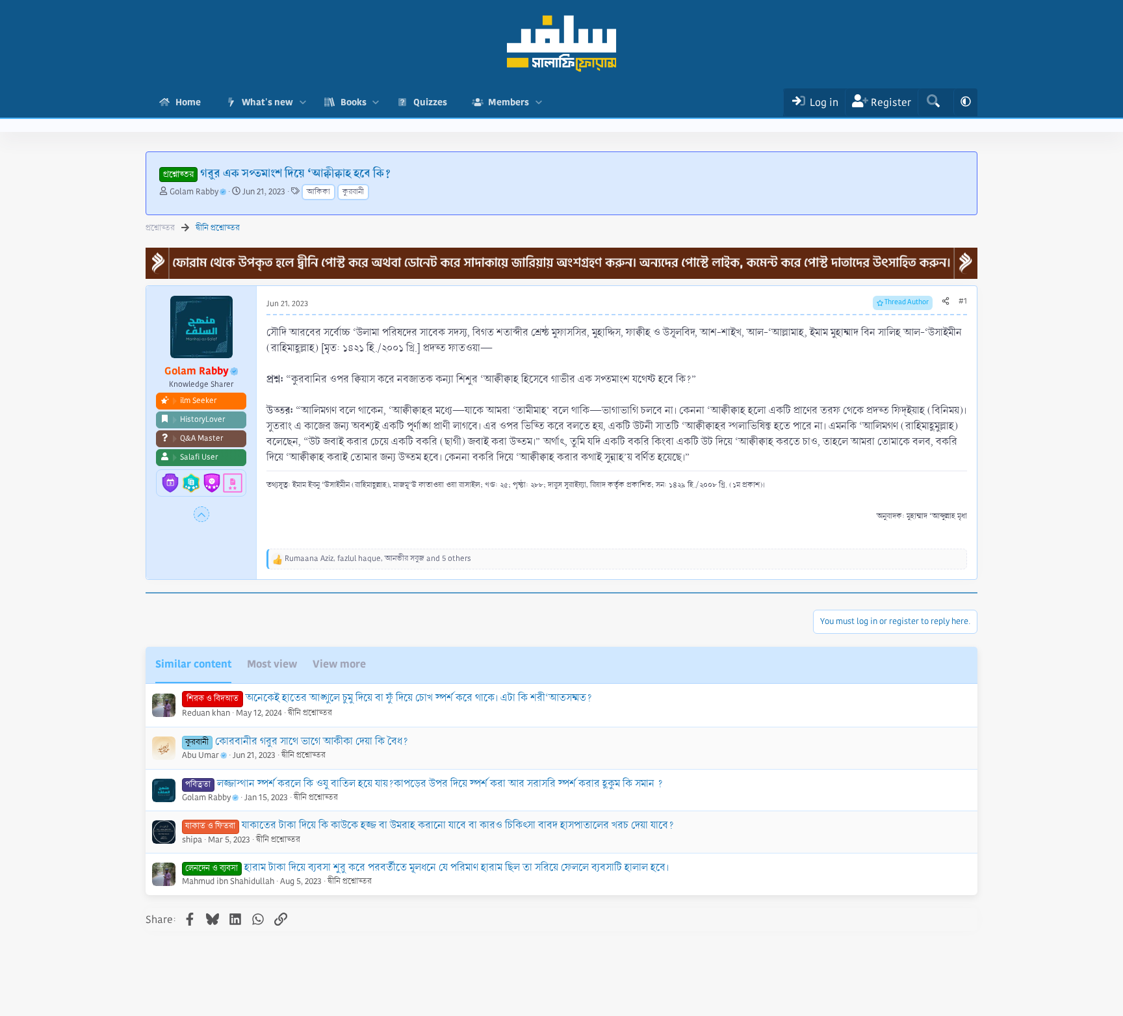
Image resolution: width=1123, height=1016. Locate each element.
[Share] (945, 301)
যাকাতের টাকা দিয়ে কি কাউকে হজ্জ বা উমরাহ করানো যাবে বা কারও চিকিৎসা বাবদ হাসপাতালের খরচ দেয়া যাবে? (458, 825)
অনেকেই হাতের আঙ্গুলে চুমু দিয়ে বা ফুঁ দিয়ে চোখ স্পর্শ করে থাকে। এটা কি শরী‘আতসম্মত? (419, 697)
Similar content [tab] (193, 664)
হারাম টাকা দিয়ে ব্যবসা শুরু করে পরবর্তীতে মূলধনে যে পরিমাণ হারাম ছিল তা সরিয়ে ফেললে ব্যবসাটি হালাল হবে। (456, 867)
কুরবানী (353, 192)
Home (188, 102)
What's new (267, 102)
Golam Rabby (194, 192)
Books (354, 102)
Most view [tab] (272, 664)
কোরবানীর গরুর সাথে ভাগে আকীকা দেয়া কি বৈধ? (311, 741)
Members (508, 102)
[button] (302, 102)
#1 (963, 301)
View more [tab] (339, 664)
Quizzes (430, 102)
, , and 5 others (378, 558)
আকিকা (318, 192)
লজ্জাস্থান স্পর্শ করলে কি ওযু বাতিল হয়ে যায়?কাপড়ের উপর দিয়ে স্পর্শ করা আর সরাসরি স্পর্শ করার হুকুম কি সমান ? (440, 783)
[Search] (933, 102)
